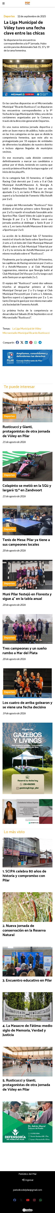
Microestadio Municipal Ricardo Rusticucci (26, 332)
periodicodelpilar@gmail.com (27, 1190)
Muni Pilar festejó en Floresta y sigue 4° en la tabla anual (27, 596)
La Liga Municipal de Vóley (26, 328)
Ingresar (29, 1180)
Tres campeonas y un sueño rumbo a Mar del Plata (25, 650)
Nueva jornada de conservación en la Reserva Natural (24, 930)
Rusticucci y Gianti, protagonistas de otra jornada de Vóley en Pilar (26, 431)
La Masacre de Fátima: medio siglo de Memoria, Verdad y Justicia (27, 1030)
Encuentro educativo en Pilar (29, 980)
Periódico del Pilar (28, 1174)
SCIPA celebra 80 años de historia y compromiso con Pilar (24, 876)
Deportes (9, 16)
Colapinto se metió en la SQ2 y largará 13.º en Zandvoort (27, 488)
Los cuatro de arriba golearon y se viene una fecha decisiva (27, 705)
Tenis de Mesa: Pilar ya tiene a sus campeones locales (26, 542)
